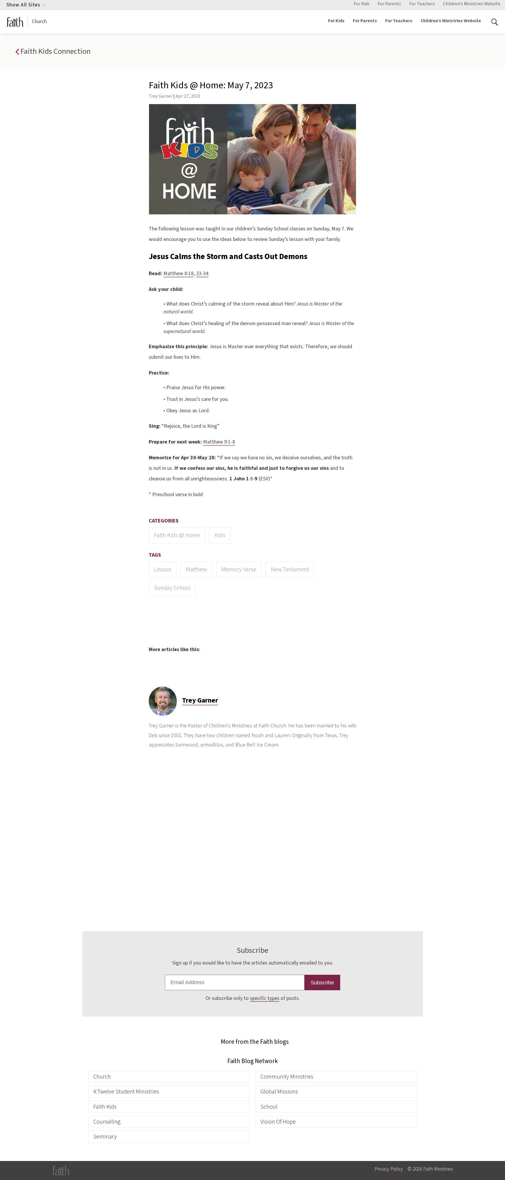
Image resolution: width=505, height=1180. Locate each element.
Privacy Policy (389, 1169)
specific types (264, 998)
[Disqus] (252, 839)
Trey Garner (160, 96)
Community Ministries (286, 1076)
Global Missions (279, 1091)
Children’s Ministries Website (471, 4)
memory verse (238, 569)
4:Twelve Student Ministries (126, 1091)
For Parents (389, 4)
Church (39, 21)
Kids (220, 535)
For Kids (361, 4)
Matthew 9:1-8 (219, 442)
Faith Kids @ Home (177, 535)
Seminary (105, 1136)
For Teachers (422, 4)
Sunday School (172, 588)
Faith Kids (105, 1107)
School (268, 1107)
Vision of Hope (278, 1121)
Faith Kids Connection (54, 51)
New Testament (290, 569)
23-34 (202, 273)
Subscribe (322, 983)
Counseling (106, 1121)
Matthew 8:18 (178, 273)
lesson (163, 569)
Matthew (196, 569)
